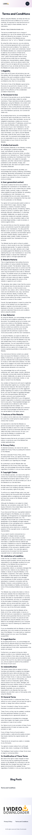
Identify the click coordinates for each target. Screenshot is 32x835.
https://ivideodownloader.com (15, 29)
